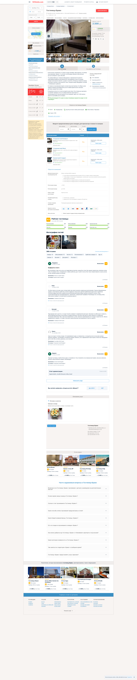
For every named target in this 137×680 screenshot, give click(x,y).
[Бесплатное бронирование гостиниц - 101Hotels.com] (38, 2)
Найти (36, 21)
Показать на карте (82, 13)
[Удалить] (42, 45)
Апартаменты (57, 601)
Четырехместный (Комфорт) (60, 138)
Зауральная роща (96, 84)
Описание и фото (56, 145)
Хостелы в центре (97, 604)
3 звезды (30, 604)
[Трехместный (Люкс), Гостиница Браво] (48, 56)
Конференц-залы (71, 604)
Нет (102, 388)
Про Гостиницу (62, 69)
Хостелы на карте (97, 606)
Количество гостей (33, 14)
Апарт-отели (57, 603)
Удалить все (35, 53)
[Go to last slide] (46, 464)
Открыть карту (36, 33)
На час (43, 601)
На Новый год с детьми (73, 601)
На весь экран (51, 425)
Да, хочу (92, 388)
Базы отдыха (57, 604)
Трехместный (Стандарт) (59, 158)
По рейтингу (83, 606)
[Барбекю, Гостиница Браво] (93, 60)
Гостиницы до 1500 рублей (48, 604)
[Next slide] (108, 464)
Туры (42, 603)
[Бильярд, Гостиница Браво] (53, 60)
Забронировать (102, 10)
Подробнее (129, 677)
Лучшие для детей (84, 604)
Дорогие (43, 606)
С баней (69, 606)
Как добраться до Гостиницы (93, 69)
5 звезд (30, 601)
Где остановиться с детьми (87, 601)
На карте (95, 603)
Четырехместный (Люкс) (59, 148)
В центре (95, 601)
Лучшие (82, 603)
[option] (68, 36)
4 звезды (30, 603)
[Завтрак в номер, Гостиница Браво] (98, 60)
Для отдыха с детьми (72, 603)
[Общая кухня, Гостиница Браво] (57, 60)
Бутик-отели (57, 606)
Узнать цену (98, 143)
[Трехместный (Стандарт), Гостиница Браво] (98, 56)
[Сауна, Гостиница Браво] (71, 60)
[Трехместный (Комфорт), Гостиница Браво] (53, 56)
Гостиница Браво (37, 45)
